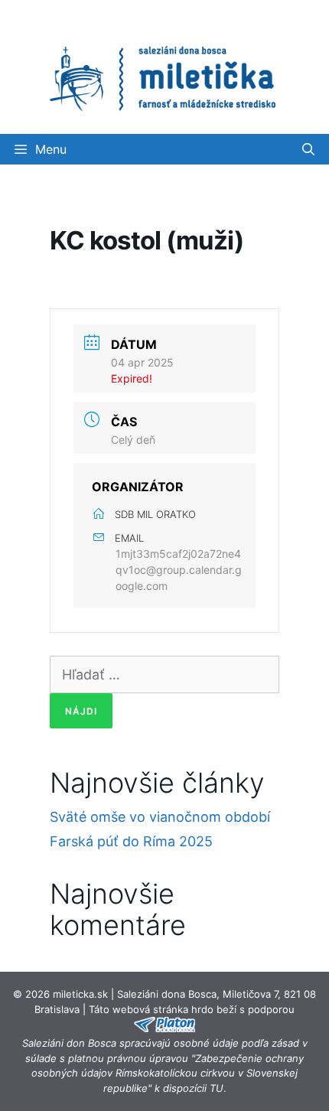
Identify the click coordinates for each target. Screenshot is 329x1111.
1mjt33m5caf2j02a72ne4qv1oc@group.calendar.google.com (179, 569)
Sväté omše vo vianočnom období (160, 817)
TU (216, 1088)
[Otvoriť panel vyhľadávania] (308, 149)
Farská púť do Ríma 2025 (131, 841)
